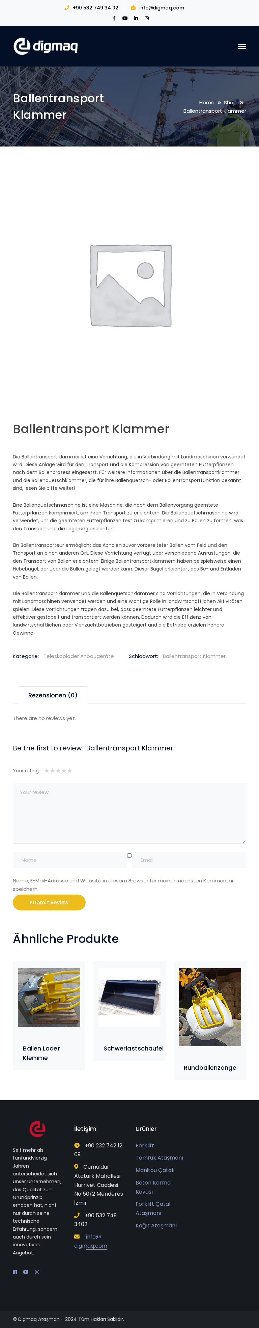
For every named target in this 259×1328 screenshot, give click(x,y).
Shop (230, 102)
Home (206, 102)
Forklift (145, 1145)
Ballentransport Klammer (194, 656)
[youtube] (26, 1272)
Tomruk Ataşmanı (159, 1158)
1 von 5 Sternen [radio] (47, 770)
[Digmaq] (46, 46)
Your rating (26, 771)
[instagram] (37, 1272)
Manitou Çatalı (155, 1170)
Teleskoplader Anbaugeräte (79, 656)
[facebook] (15, 1272)
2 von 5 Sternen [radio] (49, 770)
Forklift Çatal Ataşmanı (153, 1208)
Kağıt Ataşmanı (156, 1225)
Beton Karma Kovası (153, 1187)
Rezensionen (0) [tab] (53, 695)
